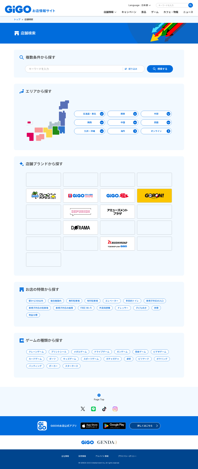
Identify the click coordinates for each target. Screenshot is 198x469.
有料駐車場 (92, 300)
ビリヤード (143, 359)
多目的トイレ (132, 300)
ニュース (188, 12)
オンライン (156, 131)
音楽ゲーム (140, 351)
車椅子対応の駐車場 (38, 308)
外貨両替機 (104, 308)
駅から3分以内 (36, 300)
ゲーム (155, 12)
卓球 (129, 359)
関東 (123, 113)
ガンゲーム (122, 351)
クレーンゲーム (36, 351)
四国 (156, 122)
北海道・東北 (89, 113)
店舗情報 (109, 12)
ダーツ (52, 359)
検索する (162, 68)
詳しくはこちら (145, 425)
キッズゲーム (69, 359)
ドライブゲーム (101, 351)
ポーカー (53, 366)
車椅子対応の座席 (64, 308)
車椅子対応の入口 (155, 300)
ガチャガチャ (112, 359)
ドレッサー (123, 308)
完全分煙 (33, 315)
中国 (123, 122)
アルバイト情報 (101, 456)
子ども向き (141, 308)
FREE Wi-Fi (86, 308)
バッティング (35, 366)
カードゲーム (35, 359)
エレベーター (111, 300)
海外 (123, 131)
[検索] (190, 5)
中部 (156, 113)
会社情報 (65, 456)
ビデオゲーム (159, 351)
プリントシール (58, 351)
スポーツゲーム (91, 359)
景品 (143, 12)
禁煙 (156, 308)
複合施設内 (56, 300)
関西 (89, 122)
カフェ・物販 (171, 12)
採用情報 (82, 456)
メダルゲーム (80, 351)
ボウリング (162, 359)
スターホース (71, 366)
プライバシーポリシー (127, 456)
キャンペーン (129, 12)
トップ (17, 19)
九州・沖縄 (89, 131)
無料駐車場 (74, 300)
